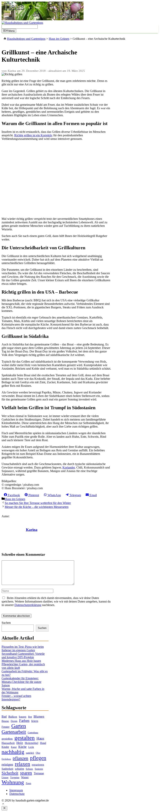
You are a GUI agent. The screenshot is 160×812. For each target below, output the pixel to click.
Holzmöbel (31, 743)
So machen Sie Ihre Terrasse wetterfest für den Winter (38, 503)
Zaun (28, 783)
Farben (24, 721)
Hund (43, 743)
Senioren (39, 769)
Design (14, 721)
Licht (31, 746)
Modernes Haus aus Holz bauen (21, 660)
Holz (19, 743)
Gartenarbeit (14, 731)
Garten (18, 726)
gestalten (24, 738)
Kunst (14, 747)
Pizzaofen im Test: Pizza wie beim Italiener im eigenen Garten (23, 648)
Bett (30, 716)
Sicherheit (10, 773)
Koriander (68, 467)
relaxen (22, 764)
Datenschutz (17, 793)
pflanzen (20, 758)
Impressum (16, 790)
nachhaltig (13, 752)
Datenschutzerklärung (27, 605)
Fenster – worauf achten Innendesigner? (16, 697)
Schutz (29, 768)
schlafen (19, 768)
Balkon (12, 716)
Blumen (39, 716)
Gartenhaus (33, 732)
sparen (26, 772)
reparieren (38, 764)
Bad (4, 716)
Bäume (5, 721)
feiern (34, 720)
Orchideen (6, 759)
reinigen (7, 764)
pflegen (38, 758)
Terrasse (39, 773)
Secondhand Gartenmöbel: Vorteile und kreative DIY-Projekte (23, 655)
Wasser (25, 777)
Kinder (5, 746)
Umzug (5, 777)
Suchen (6, 622)
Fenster (6, 726)
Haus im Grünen (15, 499)
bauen (22, 716)
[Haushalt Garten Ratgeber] (43, 19)
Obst (38, 753)
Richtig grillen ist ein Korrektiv (33, 135)
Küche (22, 747)
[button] (3, 804)
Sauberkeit (7, 768)
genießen (7, 738)
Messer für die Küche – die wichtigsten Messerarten (36, 506)
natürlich (30, 753)
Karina (31, 530)
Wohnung (13, 782)
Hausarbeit (8, 743)
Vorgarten (14, 777)
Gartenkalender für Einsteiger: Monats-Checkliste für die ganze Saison (21, 682)
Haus (40, 738)
